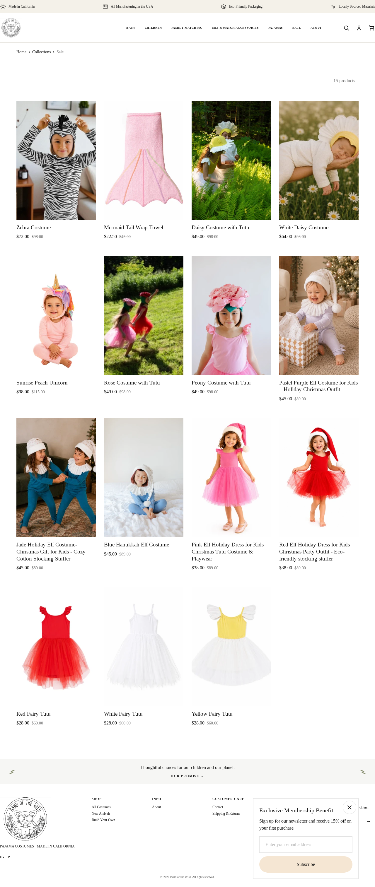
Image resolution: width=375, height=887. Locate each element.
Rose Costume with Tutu (132, 383)
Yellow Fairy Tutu (212, 714)
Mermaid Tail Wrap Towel (133, 227)
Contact (217, 807)
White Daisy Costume (303, 227)
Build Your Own (103, 820)
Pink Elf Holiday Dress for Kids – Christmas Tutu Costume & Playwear (230, 551)
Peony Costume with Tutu (221, 383)
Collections (41, 52)
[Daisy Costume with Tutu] (231, 160)
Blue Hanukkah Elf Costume (136, 544)
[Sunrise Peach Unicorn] (56, 315)
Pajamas (275, 27)
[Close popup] (349, 807)
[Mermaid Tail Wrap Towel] (143, 160)
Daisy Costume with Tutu (220, 227)
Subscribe (306, 864)
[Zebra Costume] (56, 160)
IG (2, 857)
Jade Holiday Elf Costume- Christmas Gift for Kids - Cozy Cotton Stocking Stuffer (51, 551)
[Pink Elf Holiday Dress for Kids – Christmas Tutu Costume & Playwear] (231, 477)
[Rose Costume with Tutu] (143, 315)
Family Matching (187, 27)
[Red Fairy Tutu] (56, 646)
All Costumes (101, 807)
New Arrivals (101, 813)
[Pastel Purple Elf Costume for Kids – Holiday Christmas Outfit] (319, 315)
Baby (130, 27)
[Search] (346, 28)
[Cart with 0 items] (371, 28)
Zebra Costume (33, 227)
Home (21, 52)
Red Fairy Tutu (33, 714)
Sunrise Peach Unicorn (42, 383)
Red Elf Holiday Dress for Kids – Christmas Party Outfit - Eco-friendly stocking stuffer (316, 551)
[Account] (359, 28)
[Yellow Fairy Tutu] (231, 646)
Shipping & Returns (226, 813)
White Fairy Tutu (123, 714)
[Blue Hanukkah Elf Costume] (143, 477)
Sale (296, 27)
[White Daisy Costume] (319, 160)
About (316, 27)
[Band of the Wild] (11, 27)
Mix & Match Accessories (235, 27)
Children (153, 27)
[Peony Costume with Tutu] (231, 315)
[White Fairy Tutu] (143, 646)
